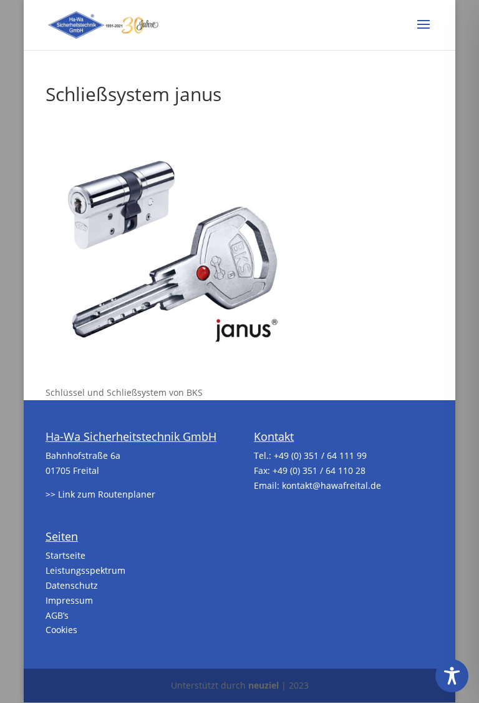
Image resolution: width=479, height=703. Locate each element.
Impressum (69, 600)
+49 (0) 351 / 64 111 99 (320, 455)
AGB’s (57, 615)
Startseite (65, 555)
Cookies (61, 630)
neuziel (263, 685)
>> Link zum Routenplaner (100, 494)
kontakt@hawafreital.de (331, 485)
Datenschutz (72, 585)
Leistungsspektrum (85, 570)
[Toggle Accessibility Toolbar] (452, 676)
